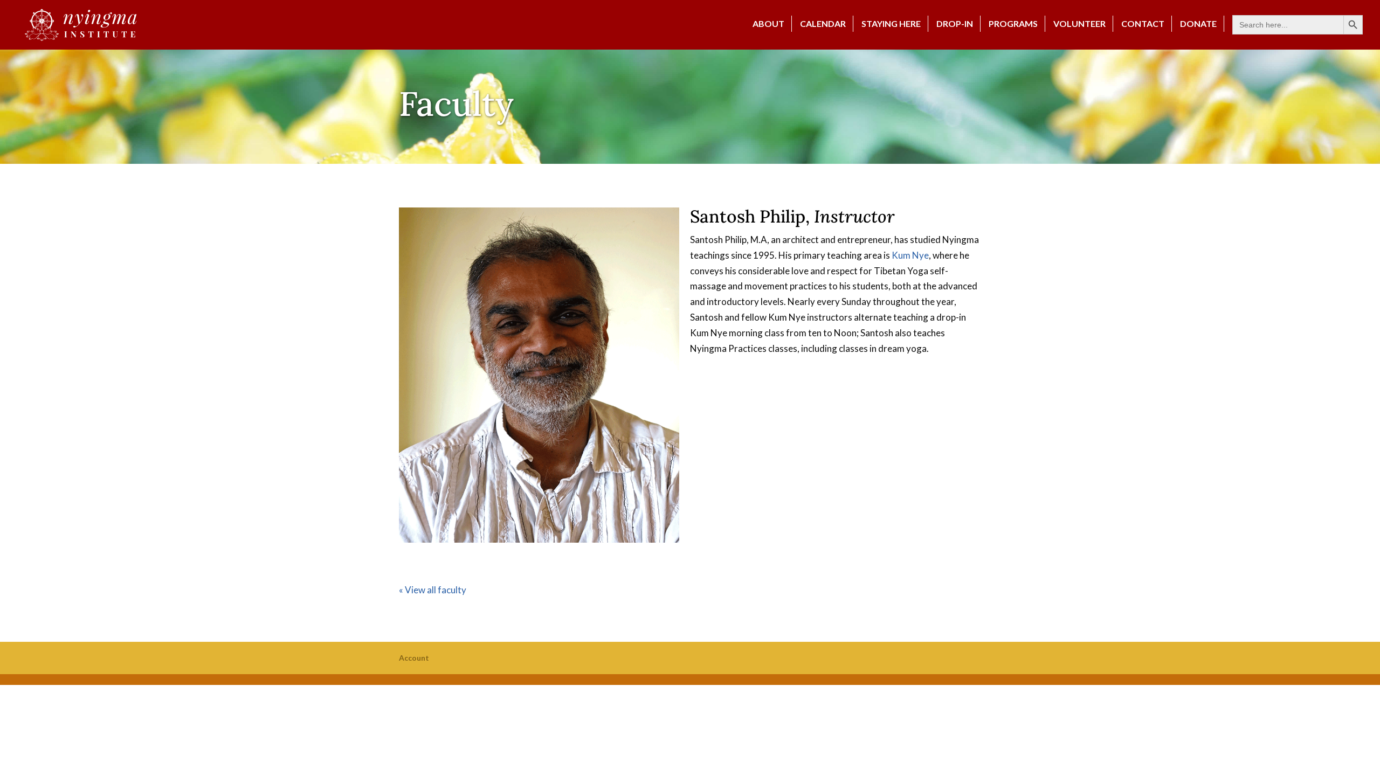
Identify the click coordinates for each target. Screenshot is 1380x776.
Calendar (823, 23)
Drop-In (954, 23)
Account (414, 657)
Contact (1142, 23)
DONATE (1198, 23)
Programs (1013, 23)
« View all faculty (432, 589)
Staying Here (891, 23)
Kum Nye (910, 255)
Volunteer (1079, 23)
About (768, 23)
